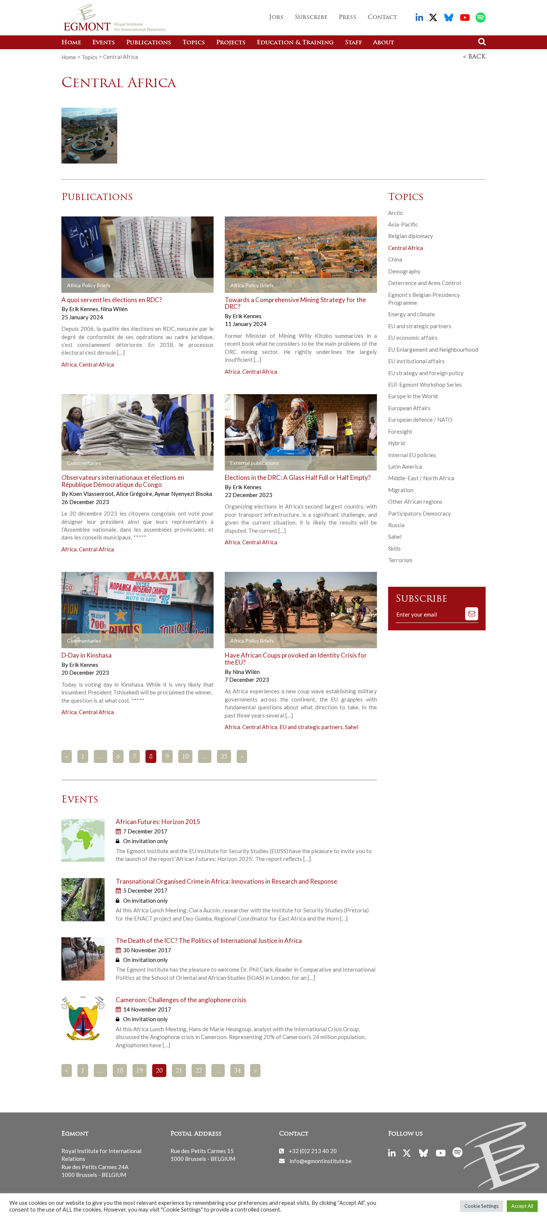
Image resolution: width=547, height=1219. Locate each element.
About (383, 43)
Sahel (351, 727)
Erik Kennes (84, 308)
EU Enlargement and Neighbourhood (433, 349)
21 (179, 1071)
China (395, 259)
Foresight (400, 431)
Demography (404, 271)
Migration (400, 490)
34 (237, 1071)
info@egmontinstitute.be (321, 1160)
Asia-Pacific (403, 224)
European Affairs (409, 408)
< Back (474, 57)
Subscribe (311, 17)
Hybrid (396, 443)
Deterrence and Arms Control (424, 282)
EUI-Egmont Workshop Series (425, 384)
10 (185, 757)
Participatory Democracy (419, 513)
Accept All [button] (522, 1206)
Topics (193, 43)
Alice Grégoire (134, 493)
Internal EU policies (412, 455)
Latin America (405, 466)
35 (224, 757)
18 (119, 1071)
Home (71, 43)
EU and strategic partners (311, 727)
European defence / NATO (420, 419)
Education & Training (295, 43)
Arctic (395, 212)
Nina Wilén (114, 308)
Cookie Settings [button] (481, 1206)
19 (139, 1071)
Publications (148, 43)
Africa (69, 364)
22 (198, 1071)
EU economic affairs (413, 337)
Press (347, 17)
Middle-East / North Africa (421, 478)
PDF (82, 285)
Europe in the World (413, 396)
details (158, 285)
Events (103, 43)
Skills (394, 548)
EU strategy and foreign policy (426, 373)
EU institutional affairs (416, 361)
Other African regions (415, 501)
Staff (353, 43)
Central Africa (96, 364)
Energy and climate (411, 314)
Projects (231, 43)
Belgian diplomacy (410, 235)
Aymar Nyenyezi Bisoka (183, 493)
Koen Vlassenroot (92, 493)
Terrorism (400, 560)
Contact (382, 17)
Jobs (276, 17)
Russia (396, 525)
